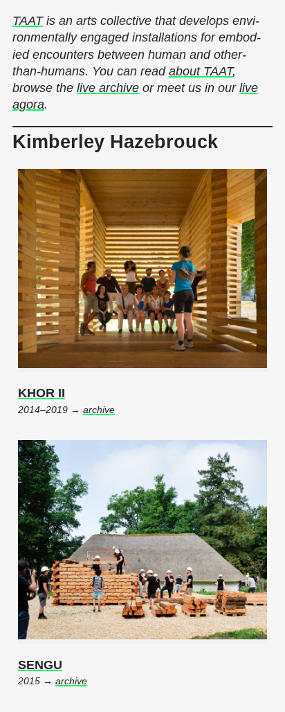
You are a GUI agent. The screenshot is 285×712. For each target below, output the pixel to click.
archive (99, 410)
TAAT (27, 21)
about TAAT (200, 71)
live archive (108, 88)
